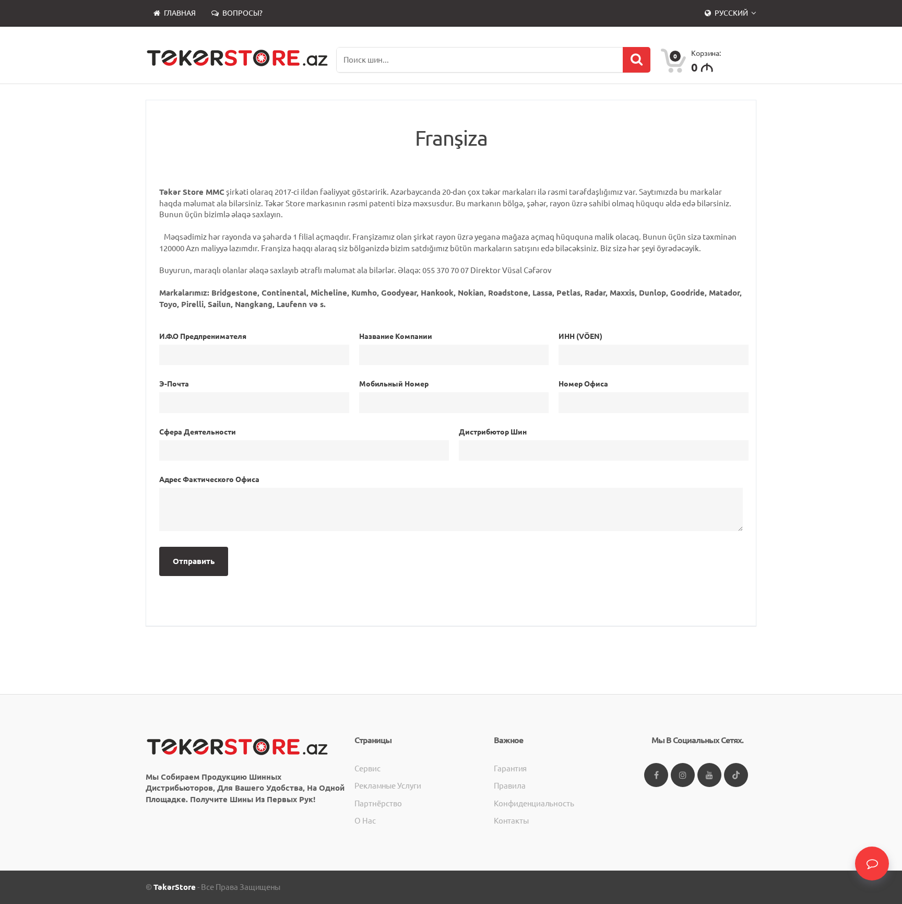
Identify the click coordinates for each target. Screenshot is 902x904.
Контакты (511, 820)
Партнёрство (378, 803)
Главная (179, 13)
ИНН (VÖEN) (580, 336)
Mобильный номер (394, 384)
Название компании (395, 336)
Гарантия (510, 768)
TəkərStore (174, 887)
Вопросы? (242, 13)
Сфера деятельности (197, 432)
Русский (731, 13)
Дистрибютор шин (493, 432)
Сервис (367, 768)
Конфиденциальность (534, 803)
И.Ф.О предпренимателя (202, 336)
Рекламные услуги (387, 785)
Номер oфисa (583, 384)
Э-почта (174, 384)
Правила (510, 785)
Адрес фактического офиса (209, 479)
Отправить (194, 561)
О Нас (365, 820)
